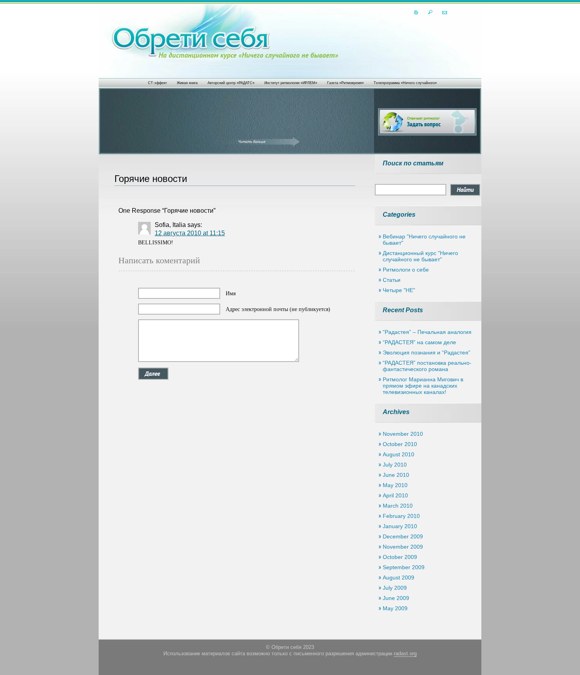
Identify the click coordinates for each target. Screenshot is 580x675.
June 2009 (396, 598)
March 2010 (398, 505)
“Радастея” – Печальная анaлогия (427, 332)
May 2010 (395, 485)
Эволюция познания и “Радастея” (426, 352)
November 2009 (403, 547)
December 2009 (403, 536)
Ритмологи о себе (406, 269)
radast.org (405, 653)
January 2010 (400, 526)
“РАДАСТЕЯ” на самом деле (419, 342)
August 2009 (398, 577)
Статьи (391, 280)
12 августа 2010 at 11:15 (190, 233)
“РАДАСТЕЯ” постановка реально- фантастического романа (427, 366)
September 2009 (404, 567)
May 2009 (395, 608)
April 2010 (395, 495)
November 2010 (403, 434)
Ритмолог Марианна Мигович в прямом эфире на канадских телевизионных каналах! (423, 385)
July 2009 (395, 588)
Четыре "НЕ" (399, 290)
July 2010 (395, 464)
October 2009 (400, 557)
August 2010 (398, 454)
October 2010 (400, 444)
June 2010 (396, 475)
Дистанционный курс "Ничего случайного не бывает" (420, 256)
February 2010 (401, 516)
